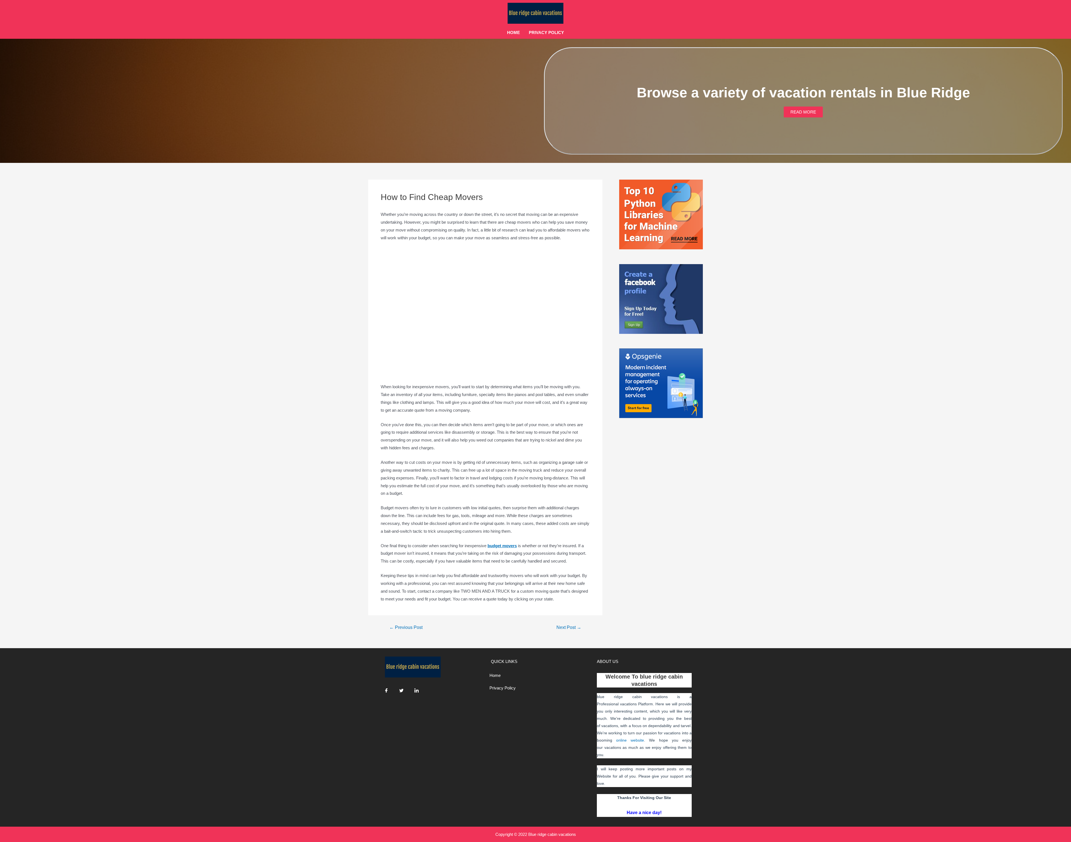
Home (513, 32)
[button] (803, 112)
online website (630, 740)
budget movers (502, 545)
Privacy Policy (546, 32)
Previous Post (406, 627)
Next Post (568, 627)
